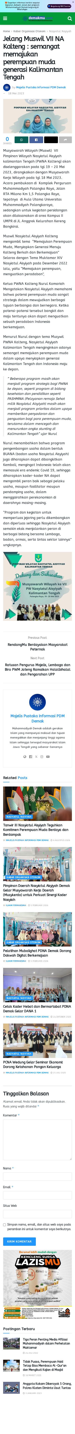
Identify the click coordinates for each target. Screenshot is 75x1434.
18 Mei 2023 (16, 93)
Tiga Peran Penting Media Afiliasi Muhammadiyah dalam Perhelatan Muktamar (46, 1343)
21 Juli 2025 (59, 1073)
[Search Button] (70, 18)
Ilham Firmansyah (16, 905)
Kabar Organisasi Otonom (29, 31)
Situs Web (10, 1206)
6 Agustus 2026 (61, 840)
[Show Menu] (5, 18)
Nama (8, 1168)
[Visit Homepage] (37, 18)
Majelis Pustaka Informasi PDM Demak (41, 87)
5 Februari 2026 (39, 905)
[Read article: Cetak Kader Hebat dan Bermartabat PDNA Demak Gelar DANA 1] (37, 985)
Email (8, 1187)
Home (6, 31)
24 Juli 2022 (31, 1353)
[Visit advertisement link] (37, 1284)
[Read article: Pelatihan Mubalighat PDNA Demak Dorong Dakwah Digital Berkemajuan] (37, 929)
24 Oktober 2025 (61, 1017)
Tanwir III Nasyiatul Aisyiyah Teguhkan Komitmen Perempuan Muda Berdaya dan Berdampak (35, 830)
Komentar (11, 1115)
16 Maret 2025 (33, 1375)
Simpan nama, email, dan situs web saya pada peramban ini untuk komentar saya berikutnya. (39, 1227)
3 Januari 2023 (33, 1393)
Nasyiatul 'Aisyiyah (60, 31)
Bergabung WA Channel (61, 6)
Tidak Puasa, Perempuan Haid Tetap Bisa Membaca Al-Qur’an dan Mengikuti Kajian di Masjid (44, 1366)
